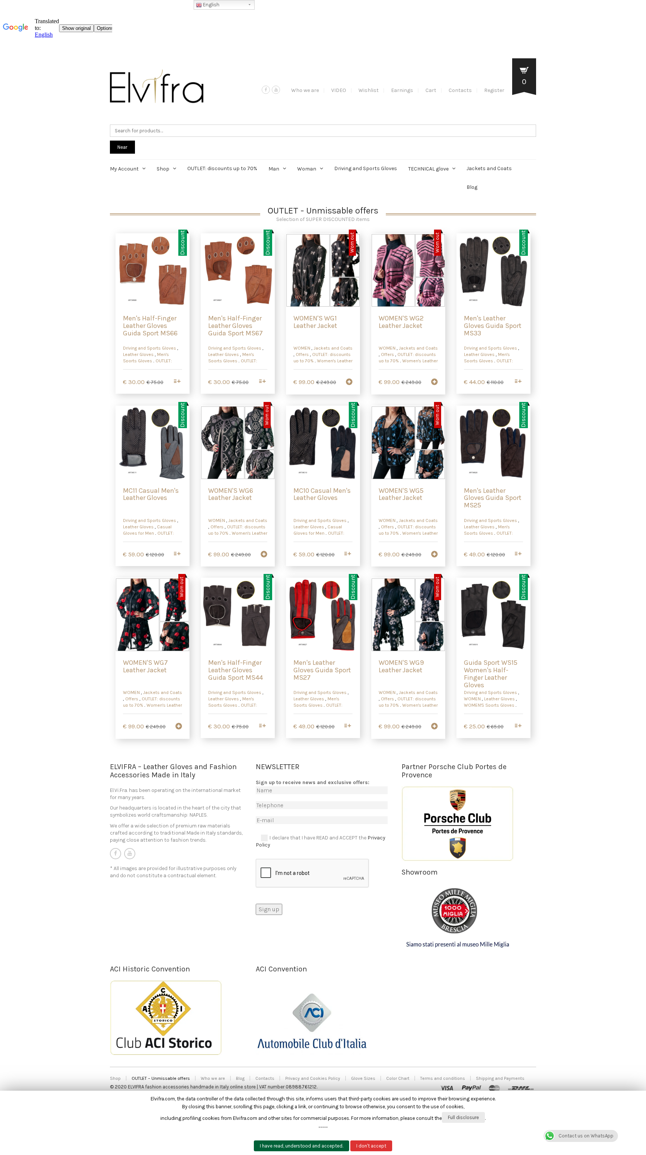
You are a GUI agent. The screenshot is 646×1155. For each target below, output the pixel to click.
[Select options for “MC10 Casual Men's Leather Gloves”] (348, 554)
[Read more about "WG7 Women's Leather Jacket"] (178, 726)
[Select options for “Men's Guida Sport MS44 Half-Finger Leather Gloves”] (262, 726)
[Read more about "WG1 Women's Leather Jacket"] (349, 382)
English (210, 4)
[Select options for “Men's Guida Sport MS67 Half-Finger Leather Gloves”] (262, 382)
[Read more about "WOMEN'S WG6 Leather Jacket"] (264, 554)
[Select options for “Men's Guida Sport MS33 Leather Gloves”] (518, 382)
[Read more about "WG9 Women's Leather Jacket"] (434, 726)
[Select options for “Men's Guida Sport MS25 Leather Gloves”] (518, 554)
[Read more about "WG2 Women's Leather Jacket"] (434, 382)
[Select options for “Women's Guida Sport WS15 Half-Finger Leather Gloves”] (518, 726)
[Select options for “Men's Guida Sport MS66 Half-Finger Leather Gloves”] (177, 382)
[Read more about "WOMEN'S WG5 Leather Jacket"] (434, 554)
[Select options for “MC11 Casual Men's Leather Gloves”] (177, 554)
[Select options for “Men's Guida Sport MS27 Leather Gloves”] (348, 726)
